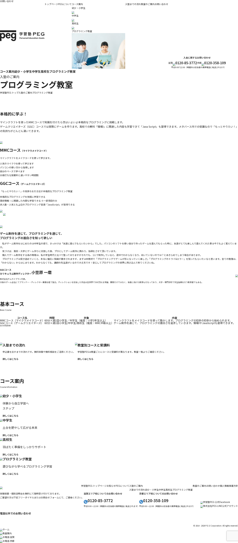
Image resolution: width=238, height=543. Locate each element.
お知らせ (111, 485)
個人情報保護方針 (229, 485)
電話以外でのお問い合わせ (15, 513)
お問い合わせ (161, 4)
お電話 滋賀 (8, 537)
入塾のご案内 (136, 485)
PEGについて (65, 4)
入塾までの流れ (133, 4)
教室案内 (7, 533)
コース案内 (77, 4)
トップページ (51, 4)
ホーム (6, 529)
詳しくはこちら (10, 359)
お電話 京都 (8, 541)
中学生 (36, 71)
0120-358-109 (215, 62)
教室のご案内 (148, 4)
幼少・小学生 (23, 71)
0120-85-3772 (186, 62)
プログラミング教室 (62, 71)
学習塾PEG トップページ (94, 485)
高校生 (45, 71)
